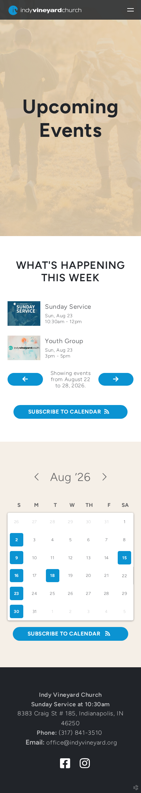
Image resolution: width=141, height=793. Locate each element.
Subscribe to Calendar (64, 411)
